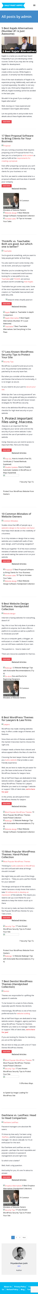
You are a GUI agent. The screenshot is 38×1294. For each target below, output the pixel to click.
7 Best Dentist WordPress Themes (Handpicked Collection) (17, 984)
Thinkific (17, 279)
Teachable (6, 279)
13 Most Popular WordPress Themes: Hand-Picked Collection (18, 854)
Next (24, 1237)
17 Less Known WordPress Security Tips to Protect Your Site (17, 354)
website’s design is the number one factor (18, 528)
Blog (23, 1289)
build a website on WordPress (23, 866)
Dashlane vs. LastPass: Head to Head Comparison (19, 1116)
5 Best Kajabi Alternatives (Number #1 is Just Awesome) (17, 31)
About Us (8, 1286)
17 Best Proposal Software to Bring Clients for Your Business (17, 138)
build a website (11, 760)
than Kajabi (28, 282)
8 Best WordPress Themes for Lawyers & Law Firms (17, 719)
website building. (23, 1013)
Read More (6, 121)
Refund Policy (12, 1289)
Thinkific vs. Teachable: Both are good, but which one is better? (17, 244)
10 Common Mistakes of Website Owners (16, 515)
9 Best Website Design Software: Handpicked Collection (15, 606)
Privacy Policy (20, 1286)
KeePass (5, 1137)
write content (27, 155)
